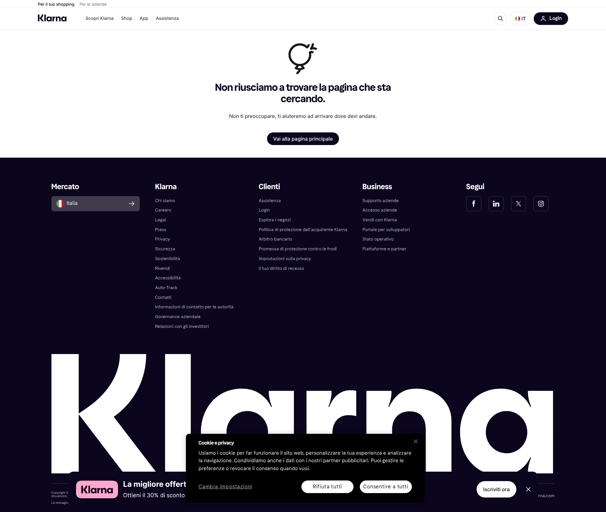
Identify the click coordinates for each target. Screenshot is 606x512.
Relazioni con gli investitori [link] (182, 326)
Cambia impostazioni (225, 487)
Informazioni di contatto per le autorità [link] (194, 307)
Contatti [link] (163, 297)
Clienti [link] (269, 187)
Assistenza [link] (270, 200)
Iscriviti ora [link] (496, 489)
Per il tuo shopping (56, 4)
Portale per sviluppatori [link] (386, 229)
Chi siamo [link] (165, 200)
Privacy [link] (162, 239)
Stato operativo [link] (378, 239)
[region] (305, 468)
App (144, 18)
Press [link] (160, 229)
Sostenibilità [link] (167, 258)
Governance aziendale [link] (177, 316)
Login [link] (264, 210)
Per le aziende (93, 4)
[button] (520, 19)
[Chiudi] (416, 441)
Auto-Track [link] (166, 287)
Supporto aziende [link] (380, 200)
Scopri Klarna (100, 18)
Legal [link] (160, 220)
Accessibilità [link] (168, 278)
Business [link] (377, 187)
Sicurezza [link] (165, 249)
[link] (473, 203)
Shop (126, 18)
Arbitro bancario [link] (275, 239)
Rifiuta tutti (327, 487)
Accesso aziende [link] (379, 210)
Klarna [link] (166, 187)
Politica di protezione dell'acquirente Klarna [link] (303, 229)
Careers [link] (163, 210)
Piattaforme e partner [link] (384, 249)
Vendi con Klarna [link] (379, 220)
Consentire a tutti (385, 487)
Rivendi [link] (162, 268)
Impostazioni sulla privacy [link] (285, 258)
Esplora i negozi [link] (275, 220)
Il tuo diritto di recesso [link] (281, 268)
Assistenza (167, 18)
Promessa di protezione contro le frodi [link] (298, 249)
